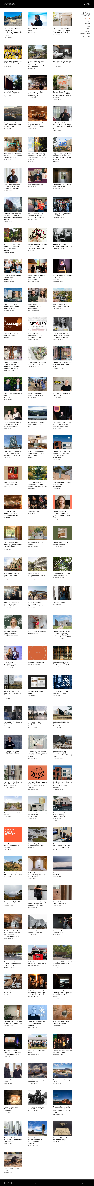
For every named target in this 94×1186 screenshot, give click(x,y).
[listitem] (13, 25)
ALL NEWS (87, 18)
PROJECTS (87, 31)
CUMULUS (9, 3)
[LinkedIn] (4, 1183)
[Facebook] (11, 1183)
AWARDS (87, 23)
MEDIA (88, 26)
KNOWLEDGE (86, 36)
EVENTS (88, 28)
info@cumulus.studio (39, 1183)
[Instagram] (8, 1183)
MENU (86, 3)
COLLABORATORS (85, 33)
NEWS (88, 21)
